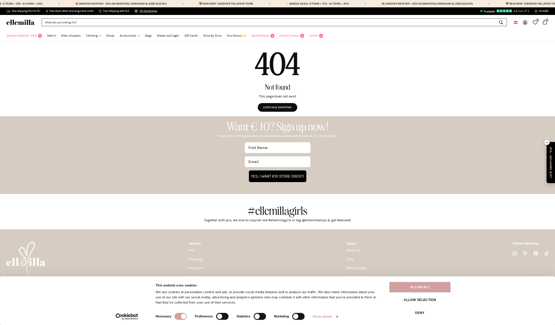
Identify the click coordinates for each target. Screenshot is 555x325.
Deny (419, 313)
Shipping (196, 259)
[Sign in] (525, 22)
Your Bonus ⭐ (236, 35)
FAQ (191, 250)
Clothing (92, 35)
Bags (148, 35)
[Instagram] (515, 253)
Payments (196, 268)
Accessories (128, 35)
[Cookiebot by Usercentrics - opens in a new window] (127, 316)
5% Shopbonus (148, 11)
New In (51, 35)
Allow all (420, 287)
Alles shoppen (70, 35)
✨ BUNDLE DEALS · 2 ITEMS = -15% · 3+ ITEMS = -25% (303, 3)
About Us (354, 250)
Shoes (110, 35)
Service (195, 243)
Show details (322, 316)
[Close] (547, 142)
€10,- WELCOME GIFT (550, 162)
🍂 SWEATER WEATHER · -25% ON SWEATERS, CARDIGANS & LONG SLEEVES (106, 3)
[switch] (222, 316)
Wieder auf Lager (168, 35)
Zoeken (501, 22)
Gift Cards (191, 35)
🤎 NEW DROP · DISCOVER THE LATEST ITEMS (212, 3)
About (352, 243)
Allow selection (420, 300)
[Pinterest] (525, 253)
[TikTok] (546, 253)
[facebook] (536, 253)
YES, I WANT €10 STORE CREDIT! (277, 176)
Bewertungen (357, 268)
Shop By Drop (212, 35)
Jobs (350, 259)
